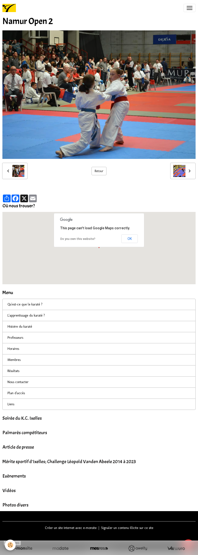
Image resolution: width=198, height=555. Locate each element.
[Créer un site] (22, 548)
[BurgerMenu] (190, 8)
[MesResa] (99, 548)
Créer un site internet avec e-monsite (71, 528)
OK (129, 239)
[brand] (10, 8)
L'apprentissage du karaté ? (26, 315)
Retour (99, 171)
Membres (14, 360)
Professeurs (15, 338)
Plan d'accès (16, 393)
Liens (10, 404)
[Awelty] (137, 548)
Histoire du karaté (19, 327)
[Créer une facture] (176, 548)
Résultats (13, 371)
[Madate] (60, 548)
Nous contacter (17, 382)
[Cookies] (10, 545)
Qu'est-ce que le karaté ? (24, 304)
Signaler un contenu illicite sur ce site (127, 528)
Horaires (13, 349)
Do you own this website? (77, 239)
